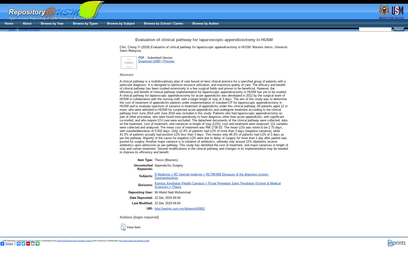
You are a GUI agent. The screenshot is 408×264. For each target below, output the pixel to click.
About (27, 23)
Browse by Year (52, 23)
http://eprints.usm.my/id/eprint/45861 (180, 208)
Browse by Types (85, 23)
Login (12, 29)
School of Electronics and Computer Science (74, 241)
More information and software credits (134, 241)
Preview (168, 61)
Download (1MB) (149, 61)
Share (9, 243)
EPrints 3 (31, 241)
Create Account (29, 29)
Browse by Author (205, 23)
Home (9, 23)
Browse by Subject (121, 23)
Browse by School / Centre (163, 23)
